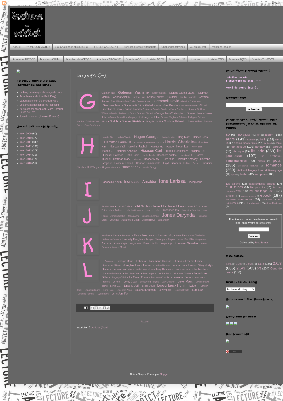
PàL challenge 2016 (262, 191)
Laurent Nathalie (122, 269)
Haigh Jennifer (168, 137)
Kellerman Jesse (111, 239)
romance (274, 165)
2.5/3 (240, 268)
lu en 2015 (26, 159)
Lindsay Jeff (131, 285)
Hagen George (146, 137)
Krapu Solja (166, 243)
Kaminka (106, 235)
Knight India (135, 243)
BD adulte (244, 134)
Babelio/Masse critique (261, 183)
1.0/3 (249, 263)
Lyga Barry (103, 293)
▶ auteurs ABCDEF (24, 59)
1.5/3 (261, 263)
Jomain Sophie (117, 216)
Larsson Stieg (196, 265)
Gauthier (172, 97)
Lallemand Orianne (160, 261)
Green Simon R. (117, 117)
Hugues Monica (110, 167)
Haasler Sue (108, 137)
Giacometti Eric (133, 105)
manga (261, 161)
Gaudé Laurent (155, 97)
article (230, 195)
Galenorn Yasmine (133, 92)
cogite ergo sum (248, 196)
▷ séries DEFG (155, 59)
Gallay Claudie (159, 93)
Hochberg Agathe (167, 155)
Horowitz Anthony (187, 158)
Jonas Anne (133, 216)
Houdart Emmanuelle (148, 163)
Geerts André (143, 101)
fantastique (238, 146)
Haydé (170, 146)
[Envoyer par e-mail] (92, 308)
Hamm (140, 142)
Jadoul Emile (123, 206)
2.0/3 (277, 263)
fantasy (260, 146)
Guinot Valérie (195, 121)
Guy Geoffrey (91, 125)
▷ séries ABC (133, 59)
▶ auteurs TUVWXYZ (109, 59)
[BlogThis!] (96, 308)
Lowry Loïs (165, 289)
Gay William (116, 101)
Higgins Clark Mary (177, 151)
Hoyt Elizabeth (172, 163)
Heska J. (107, 150)
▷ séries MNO (216, 59)
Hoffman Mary (121, 158)
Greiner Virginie (169, 117)
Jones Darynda (178, 215)
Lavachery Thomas (160, 269)
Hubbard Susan (191, 163)
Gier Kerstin (170, 105)
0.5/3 (238, 264)
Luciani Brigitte (182, 290)
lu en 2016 (26, 163)
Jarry (150, 210)
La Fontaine (108, 261)
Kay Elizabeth (197, 235)
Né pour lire (257, 187)
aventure (251, 139)
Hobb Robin (132, 155)
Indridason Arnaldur (140, 182)
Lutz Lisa (197, 289)
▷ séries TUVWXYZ (263, 59)
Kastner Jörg (165, 235)
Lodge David (148, 286)
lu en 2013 (26, 150)
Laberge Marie (125, 261)
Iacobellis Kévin (112, 181)
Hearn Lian (182, 146)
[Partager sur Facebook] (104, 308)
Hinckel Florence (113, 155)
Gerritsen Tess (111, 105)
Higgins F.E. (198, 150)
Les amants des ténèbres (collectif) (39, 104)
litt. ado (257, 151)
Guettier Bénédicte (133, 121)
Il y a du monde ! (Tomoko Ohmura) (39, 116)
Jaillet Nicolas (141, 206)
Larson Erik (178, 265)
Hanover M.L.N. (154, 142)
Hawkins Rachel (137, 146)
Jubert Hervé (148, 220)
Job (158, 210)
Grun (104, 121)
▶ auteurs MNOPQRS (78, 59)
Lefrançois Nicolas (182, 273)
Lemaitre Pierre (182, 277)
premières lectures (248, 166)
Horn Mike (168, 159)
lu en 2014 (26, 154)
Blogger (164, 374)
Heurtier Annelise (127, 150)
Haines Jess (200, 137)
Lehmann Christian (160, 277)
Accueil (17, 46)
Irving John (195, 181)
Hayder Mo (157, 146)
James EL (158, 206)
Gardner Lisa (138, 97)
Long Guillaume (92, 290)
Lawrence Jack (182, 269)
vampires (261, 174)
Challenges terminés (173, 46)
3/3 (259, 268)
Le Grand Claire (138, 277)
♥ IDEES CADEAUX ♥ (106, 46)
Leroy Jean (130, 281)
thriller (243, 174)
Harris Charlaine (181, 141)
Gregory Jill (134, 117)
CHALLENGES (234, 187)
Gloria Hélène (168, 109)
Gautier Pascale (188, 97)
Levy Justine (168, 281)
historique (238, 151)
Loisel (192, 285)
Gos (132, 113)
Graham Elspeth (145, 113)
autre (230, 139)
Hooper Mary (151, 158)
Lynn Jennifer (120, 293)
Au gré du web (198, 46)
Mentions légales (221, 46)
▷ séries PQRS (238, 59)
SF (258, 135)
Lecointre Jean (132, 273)
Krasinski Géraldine (186, 243)
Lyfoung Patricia (86, 293)
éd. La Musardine (252, 203)
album (269, 134)
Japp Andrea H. (117, 210)
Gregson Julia (150, 117)
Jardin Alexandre (135, 210)
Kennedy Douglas (132, 239)
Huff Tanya (93, 167)
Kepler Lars (175, 239)
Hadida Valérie (124, 137)
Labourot (141, 261)
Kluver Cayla (120, 243)
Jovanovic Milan (130, 219)
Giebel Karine (153, 105)
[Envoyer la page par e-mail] (85, 307)
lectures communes (239, 199)
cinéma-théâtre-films (245, 143)
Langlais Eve (132, 265)
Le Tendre (200, 269)
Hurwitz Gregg (149, 167)
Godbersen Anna (185, 109)
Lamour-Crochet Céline (189, 261)
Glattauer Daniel (151, 109)
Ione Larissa (172, 181)
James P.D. (192, 206)
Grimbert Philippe (187, 117)
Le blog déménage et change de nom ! (41, 92)
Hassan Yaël (117, 146)
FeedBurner (261, 242)
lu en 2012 (26, 146)
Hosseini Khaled (123, 163)
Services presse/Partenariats (140, 46)
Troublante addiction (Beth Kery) (38, 96)
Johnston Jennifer (191, 210)
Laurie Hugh (141, 269)
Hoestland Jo (186, 155)
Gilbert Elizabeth (189, 105)
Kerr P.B (188, 239)
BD (228, 134)
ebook (265, 195)
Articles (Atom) (100, 327)
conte (279, 143)
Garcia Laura (186, 92)
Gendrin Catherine (190, 101)
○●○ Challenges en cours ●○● (71, 46)
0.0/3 (228, 264)
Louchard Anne (124, 290)
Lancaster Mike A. (112, 265)
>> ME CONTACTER (38, 46)
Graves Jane (194, 113)
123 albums (233, 183)
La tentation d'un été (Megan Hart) (39, 100)
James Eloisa (175, 206)
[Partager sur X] (100, 308)
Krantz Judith (150, 243)
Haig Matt (184, 137)
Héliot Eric (197, 146)
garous (277, 146)
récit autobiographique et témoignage (259, 170)
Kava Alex (181, 235)
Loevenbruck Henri (171, 285)
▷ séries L (196, 59)
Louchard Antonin (145, 289)
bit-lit (263, 139)
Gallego (173, 92)
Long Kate (108, 290)
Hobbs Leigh (148, 155)
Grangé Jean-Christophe (169, 113)
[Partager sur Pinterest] (108, 308)
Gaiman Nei (108, 92)
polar (277, 160)
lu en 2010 (26, 137)
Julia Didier (163, 220)
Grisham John (93, 121)
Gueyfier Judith (153, 121)
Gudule (114, 121)
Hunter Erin (130, 167)
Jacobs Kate (108, 206)
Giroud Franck (133, 109)
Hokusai (137, 159)
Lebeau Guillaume (112, 273)
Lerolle (117, 281)
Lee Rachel (163, 273)
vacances (267, 199)
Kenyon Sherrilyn (155, 239)
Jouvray (114, 219)
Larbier (147, 265)
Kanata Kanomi (121, 235)
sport (233, 174)
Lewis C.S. (115, 286)
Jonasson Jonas (150, 216)
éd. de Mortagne (273, 203)
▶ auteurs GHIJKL (50, 59)
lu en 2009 (26, 133)
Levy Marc (185, 281)
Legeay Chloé (119, 277)
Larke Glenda (162, 265)
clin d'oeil (267, 143)
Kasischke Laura (144, 235)
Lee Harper (149, 273)
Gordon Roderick (119, 113)
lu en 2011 (25, 142)
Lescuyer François (149, 281)
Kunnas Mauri (119, 247)
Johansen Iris (171, 210)
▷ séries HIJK (177, 59)
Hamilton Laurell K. (118, 142)
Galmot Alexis (121, 96)
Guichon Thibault (174, 121)
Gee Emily (130, 101)
